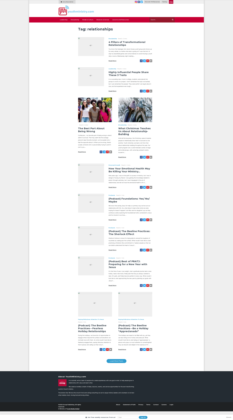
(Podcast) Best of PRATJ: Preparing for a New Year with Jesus (128, 264)
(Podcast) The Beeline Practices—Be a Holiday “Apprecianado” (133, 328)
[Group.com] (171, 2)
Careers (164, 404)
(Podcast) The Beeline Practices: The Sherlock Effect (129, 232)
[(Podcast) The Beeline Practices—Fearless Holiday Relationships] (95, 304)
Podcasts (112, 195)
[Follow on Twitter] (141, 2)
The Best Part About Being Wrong (91, 130)
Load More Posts (116, 361)
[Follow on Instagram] (136, 2)
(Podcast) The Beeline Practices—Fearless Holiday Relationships (92, 328)
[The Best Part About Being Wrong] (95, 110)
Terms (148, 404)
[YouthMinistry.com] (76, 10)
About (118, 404)
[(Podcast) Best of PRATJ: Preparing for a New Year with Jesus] (91, 266)
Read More (112, 61)
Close (228, 417)
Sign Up (143, 417)
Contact (156, 404)
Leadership (64, 20)
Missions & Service (102, 20)
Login (171, 404)
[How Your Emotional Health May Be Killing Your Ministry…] (91, 173)
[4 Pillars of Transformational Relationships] (91, 46)
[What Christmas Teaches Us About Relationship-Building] (135, 110)
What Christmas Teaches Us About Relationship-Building (134, 131)
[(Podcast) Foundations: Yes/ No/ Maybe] (91, 203)
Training (164, 1)
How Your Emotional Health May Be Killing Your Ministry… (129, 170)
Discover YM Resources (152, 1)
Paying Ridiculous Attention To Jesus (91, 319)
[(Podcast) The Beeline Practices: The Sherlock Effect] (91, 236)
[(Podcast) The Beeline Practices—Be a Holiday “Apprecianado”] (135, 304)
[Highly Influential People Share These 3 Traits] (91, 77)
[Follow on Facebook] (139, 2)
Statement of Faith (129, 404)
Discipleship (75, 20)
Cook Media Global (73, 409)
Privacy (140, 404)
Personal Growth (114, 165)
